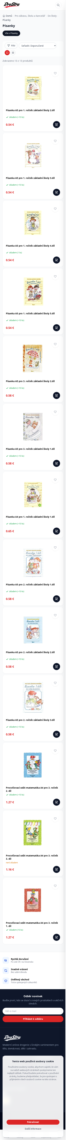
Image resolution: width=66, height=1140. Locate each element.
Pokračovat (33, 1122)
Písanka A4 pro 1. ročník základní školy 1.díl (30, 516)
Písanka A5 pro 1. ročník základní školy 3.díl (30, 177)
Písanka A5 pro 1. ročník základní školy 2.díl (30, 110)
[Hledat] (58, 5)
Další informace (33, 1128)
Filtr (13, 45)
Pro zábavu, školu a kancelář (30, 15)
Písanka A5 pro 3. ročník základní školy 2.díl (30, 381)
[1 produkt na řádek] (7, 52)
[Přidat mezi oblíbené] (55, 73)
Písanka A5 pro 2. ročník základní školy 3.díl (30, 719)
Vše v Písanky (11, 33)
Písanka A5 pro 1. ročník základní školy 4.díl (30, 245)
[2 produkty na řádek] (13, 52)
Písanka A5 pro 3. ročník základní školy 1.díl (30, 448)
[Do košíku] (56, 124)
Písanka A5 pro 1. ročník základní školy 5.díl (30, 313)
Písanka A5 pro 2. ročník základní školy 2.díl (30, 652)
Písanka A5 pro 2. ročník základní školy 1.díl (30, 584)
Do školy (52, 15)
